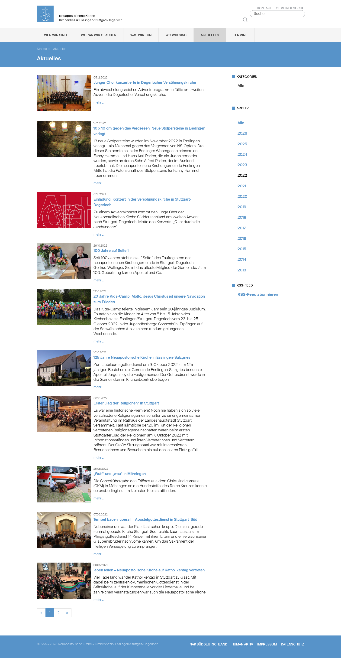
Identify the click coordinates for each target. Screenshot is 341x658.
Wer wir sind (55, 35)
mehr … (98, 102)
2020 (242, 196)
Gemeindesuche (290, 8)
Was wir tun (140, 35)
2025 (242, 144)
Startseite (43, 49)
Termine (240, 35)
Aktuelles (210, 35)
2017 (242, 228)
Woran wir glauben (98, 35)
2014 (242, 259)
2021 (242, 186)
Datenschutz (292, 644)
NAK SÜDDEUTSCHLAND (208, 644)
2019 (242, 206)
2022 (242, 175)
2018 (242, 217)
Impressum (267, 644)
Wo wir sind (176, 35)
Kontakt (264, 8)
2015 (242, 248)
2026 (242, 133)
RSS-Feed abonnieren (258, 294)
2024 (242, 154)
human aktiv (242, 644)
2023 (242, 164)
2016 (242, 238)
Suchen (245, 20)
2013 (242, 270)
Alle (241, 85)
